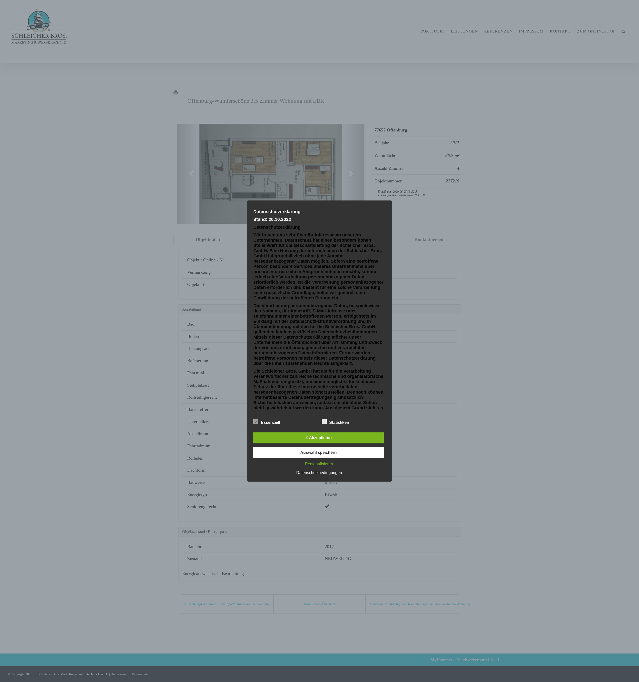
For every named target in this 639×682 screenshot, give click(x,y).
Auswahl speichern (318, 452)
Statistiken (339, 422)
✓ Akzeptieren (318, 438)
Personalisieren (319, 464)
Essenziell (270, 422)
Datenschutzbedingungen (319, 473)
